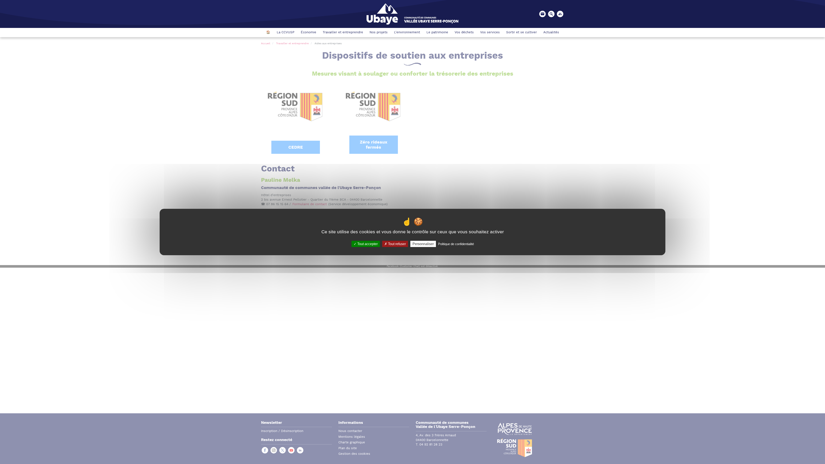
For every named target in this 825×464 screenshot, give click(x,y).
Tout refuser (396, 244)
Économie (308, 32)
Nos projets (379, 32)
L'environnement (407, 32)
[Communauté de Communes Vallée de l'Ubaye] (412, 13)
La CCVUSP (285, 32)
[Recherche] (551, 14)
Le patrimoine (437, 32)
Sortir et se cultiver (521, 32)
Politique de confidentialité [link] (456, 244)
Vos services (490, 32)
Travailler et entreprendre (343, 32)
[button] (560, 14)
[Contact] (542, 14)
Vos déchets (464, 32)
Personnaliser (423, 244)
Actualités (551, 32)
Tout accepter (367, 244)
